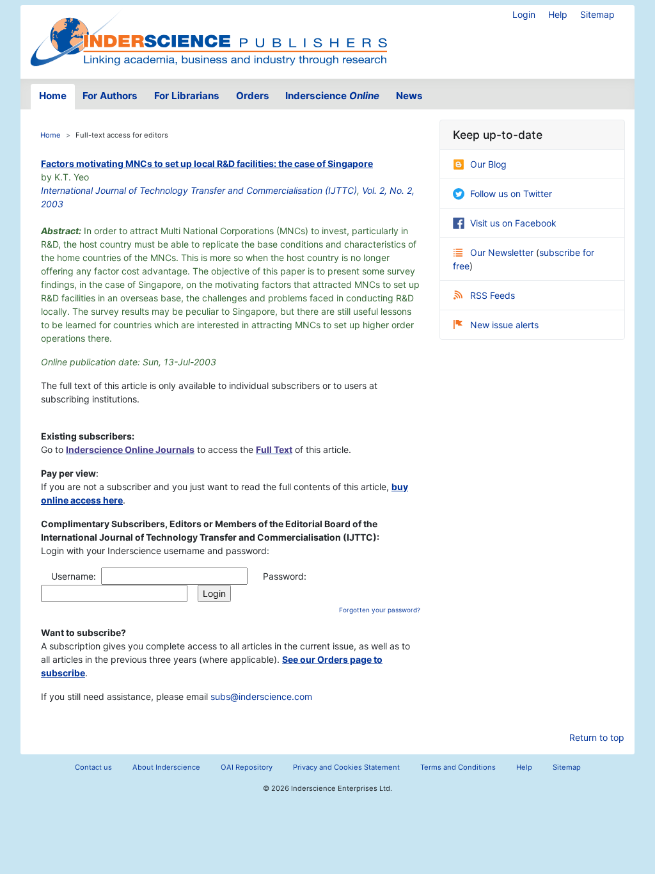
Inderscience (332, 96)
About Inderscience (166, 767)
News (409, 96)
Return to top (596, 737)
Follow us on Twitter (511, 193)
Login (523, 14)
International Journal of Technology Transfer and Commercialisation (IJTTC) (199, 190)
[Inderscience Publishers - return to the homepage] (208, 36)
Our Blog (488, 164)
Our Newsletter (503, 252)
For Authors (110, 96)
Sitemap (597, 14)
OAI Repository (246, 767)
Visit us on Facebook (513, 223)
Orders (252, 96)
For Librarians (186, 96)
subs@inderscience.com (261, 696)
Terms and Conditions (458, 767)
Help (557, 14)
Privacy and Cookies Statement (346, 767)
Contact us (93, 767)
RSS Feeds (492, 295)
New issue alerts (504, 324)
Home (53, 96)
